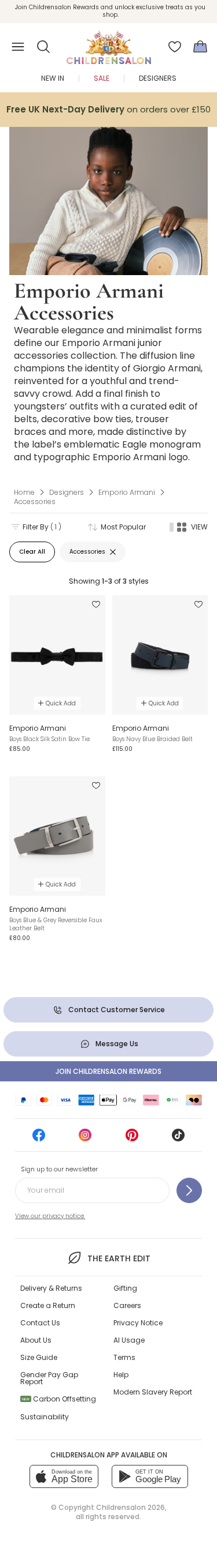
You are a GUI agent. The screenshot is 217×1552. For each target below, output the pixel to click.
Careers (127, 1305)
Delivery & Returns (51, 1288)
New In (52, 78)
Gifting (125, 1288)
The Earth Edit (118, 1258)
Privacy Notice (138, 1323)
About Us (36, 1340)
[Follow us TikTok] (178, 1139)
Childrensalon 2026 (130, 1507)
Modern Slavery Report (152, 1392)
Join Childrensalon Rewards (108, 1071)
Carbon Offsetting (59, 1399)
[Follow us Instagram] (85, 1139)
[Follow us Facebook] (38, 1139)
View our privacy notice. (50, 1216)
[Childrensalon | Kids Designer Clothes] (109, 43)
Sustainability (44, 1417)
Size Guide (38, 1357)
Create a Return (47, 1305)
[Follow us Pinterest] (132, 1139)
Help (120, 1375)
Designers (157, 78)
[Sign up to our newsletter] (189, 1190)
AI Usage (129, 1340)
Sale (101, 78)
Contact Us (40, 1323)
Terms (124, 1357)
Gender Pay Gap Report (49, 1378)
